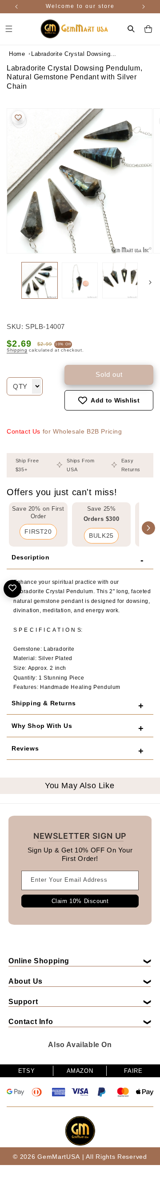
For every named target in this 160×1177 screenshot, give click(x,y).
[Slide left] (10, 282)
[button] (131, 29)
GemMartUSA (58, 1156)
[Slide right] (150, 282)
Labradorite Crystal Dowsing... (53, 54)
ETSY (26, 1071)
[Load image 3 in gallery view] (120, 280)
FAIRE (133, 1071)
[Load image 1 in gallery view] (39, 280)
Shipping (17, 350)
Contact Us (23, 431)
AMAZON (80, 1071)
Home (17, 54)
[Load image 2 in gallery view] (79, 280)
